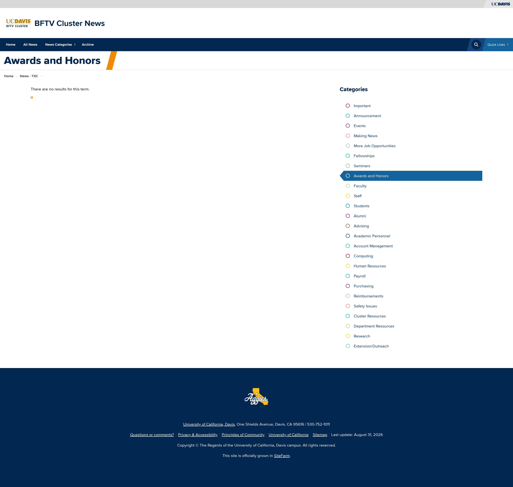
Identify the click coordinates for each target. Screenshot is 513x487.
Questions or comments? (152, 434)
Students (361, 206)
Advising (361, 226)
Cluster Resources (370, 316)
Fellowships (364, 156)
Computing (363, 256)
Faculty (360, 186)
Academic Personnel (372, 236)
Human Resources (370, 266)
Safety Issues (365, 306)
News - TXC (29, 76)
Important (362, 106)
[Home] (18, 23)
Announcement (367, 116)
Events (360, 126)
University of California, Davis (209, 424)
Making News (366, 136)
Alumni (360, 216)
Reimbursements (368, 296)
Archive (88, 44)
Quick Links (496, 44)
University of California (288, 434)
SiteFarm (282, 455)
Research (362, 336)
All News (30, 44)
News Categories (58, 44)
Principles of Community (243, 434)
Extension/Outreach (371, 346)
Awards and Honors (371, 176)
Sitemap (320, 434)
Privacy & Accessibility (197, 434)
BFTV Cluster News (69, 23)
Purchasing (364, 286)
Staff (358, 196)
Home (10, 44)
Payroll (360, 276)
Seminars (362, 166)
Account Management (373, 246)
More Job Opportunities (375, 146)
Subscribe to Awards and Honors (32, 97)
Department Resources (374, 326)
